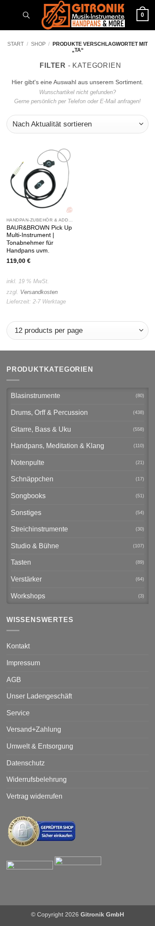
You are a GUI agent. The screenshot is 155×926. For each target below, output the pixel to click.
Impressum (23, 663)
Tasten (21, 562)
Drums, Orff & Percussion (49, 412)
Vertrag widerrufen (34, 796)
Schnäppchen (32, 479)
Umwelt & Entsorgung (39, 746)
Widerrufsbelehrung (36, 779)
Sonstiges (26, 512)
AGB (13, 679)
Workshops (28, 596)
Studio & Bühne (35, 546)
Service (18, 713)
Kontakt (18, 646)
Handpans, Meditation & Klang (57, 445)
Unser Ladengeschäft (39, 696)
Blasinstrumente (35, 395)
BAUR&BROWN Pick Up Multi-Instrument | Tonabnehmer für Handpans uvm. (39, 239)
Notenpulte (27, 462)
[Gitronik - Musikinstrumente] (83, 15)
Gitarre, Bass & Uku (41, 429)
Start (15, 44)
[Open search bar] (26, 15)
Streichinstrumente (39, 529)
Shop (38, 44)
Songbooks (28, 495)
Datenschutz (25, 763)
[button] (11, 14)
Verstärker (26, 579)
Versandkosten (39, 292)
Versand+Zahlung (33, 729)
